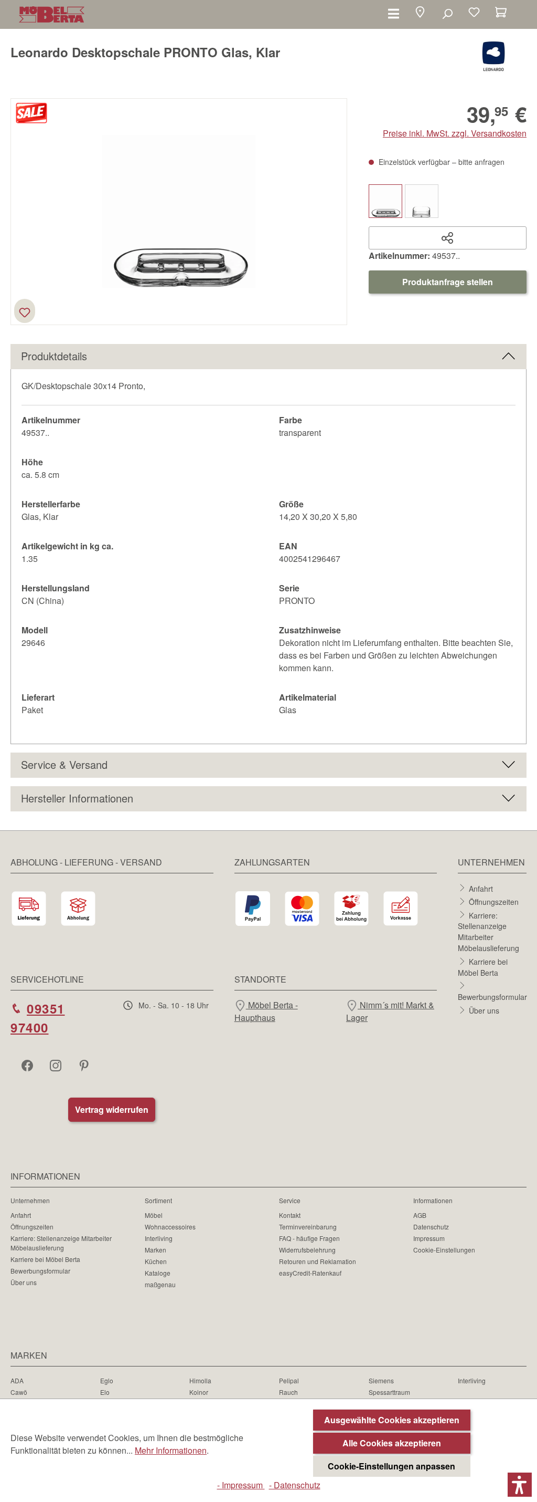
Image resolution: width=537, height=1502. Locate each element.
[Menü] (393, 13)
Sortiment (158, 1200)
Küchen (156, 1261)
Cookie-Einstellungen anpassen (391, 1466)
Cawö (18, 1392)
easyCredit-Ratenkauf (310, 1272)
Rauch (288, 1392)
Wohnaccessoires (170, 1226)
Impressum (429, 1238)
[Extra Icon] (84, 1065)
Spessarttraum (389, 1392)
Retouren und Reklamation (317, 1261)
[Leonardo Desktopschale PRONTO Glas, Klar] (178, 211)
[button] (420, 13)
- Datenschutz (294, 1485)
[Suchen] (447, 13)
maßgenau (160, 1284)
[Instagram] (56, 1065)
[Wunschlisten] (474, 13)
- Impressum (241, 1485)
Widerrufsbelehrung (307, 1249)
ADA (17, 1380)
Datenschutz (431, 1226)
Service (289, 1200)
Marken (155, 1249)
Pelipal (289, 1380)
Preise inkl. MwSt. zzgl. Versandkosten (455, 133)
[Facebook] (28, 1065)
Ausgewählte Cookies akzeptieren (391, 1420)
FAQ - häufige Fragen (309, 1238)
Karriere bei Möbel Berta (483, 967)
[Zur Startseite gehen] (51, 14)
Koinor (198, 1392)
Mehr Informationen (171, 1450)
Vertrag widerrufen (111, 1109)
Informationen (433, 1200)
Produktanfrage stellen (447, 282)
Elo (105, 1392)
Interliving (159, 1238)
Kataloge (157, 1272)
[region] (179, 211)
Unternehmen (30, 1200)
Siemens (381, 1380)
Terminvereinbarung (308, 1226)
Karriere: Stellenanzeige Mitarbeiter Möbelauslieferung (488, 931)
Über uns (484, 1010)
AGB (419, 1215)
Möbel (154, 1215)
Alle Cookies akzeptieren (391, 1443)
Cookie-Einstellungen (444, 1249)
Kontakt (289, 1215)
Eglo (106, 1380)
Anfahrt (481, 888)
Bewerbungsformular (492, 997)
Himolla (200, 1380)
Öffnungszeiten (494, 901)
